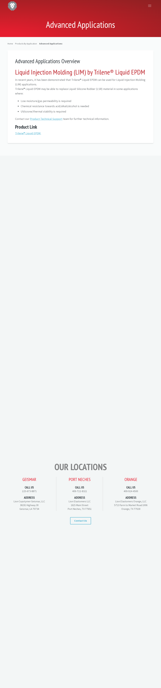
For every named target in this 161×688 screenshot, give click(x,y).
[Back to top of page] (154, 674)
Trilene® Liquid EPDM (28, 133)
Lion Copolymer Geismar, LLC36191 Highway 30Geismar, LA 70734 (29, 505)
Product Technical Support (46, 119)
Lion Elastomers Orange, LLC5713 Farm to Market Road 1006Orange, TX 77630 (130, 505)
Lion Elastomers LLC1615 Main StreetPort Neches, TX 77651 (80, 505)
